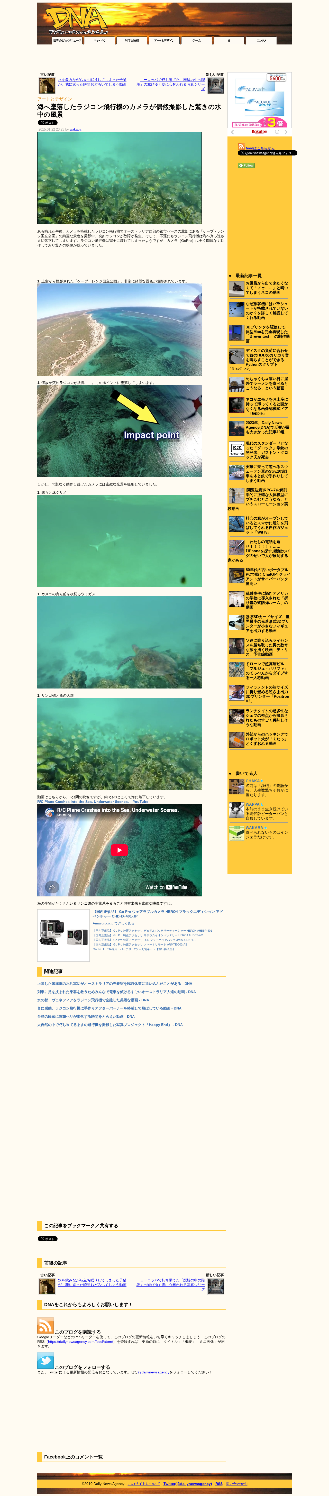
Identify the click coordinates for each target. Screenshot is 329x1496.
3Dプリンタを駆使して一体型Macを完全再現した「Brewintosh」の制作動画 (268, 334)
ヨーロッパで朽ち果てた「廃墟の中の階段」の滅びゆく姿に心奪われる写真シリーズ (170, 84)
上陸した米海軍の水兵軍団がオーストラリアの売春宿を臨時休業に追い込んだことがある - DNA (114, 983)
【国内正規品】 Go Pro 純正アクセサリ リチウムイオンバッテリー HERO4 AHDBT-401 (148, 935)
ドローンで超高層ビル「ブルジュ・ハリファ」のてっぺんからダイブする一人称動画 (267, 671)
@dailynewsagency (153, 1372)
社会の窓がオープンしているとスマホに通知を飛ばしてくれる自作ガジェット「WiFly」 (267, 525)
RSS (219, 1484)
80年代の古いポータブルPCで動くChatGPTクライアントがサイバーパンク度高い (268, 576)
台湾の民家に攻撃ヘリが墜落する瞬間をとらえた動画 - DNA (86, 1016)
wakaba (75, 129)
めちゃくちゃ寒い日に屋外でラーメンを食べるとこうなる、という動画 (267, 383)
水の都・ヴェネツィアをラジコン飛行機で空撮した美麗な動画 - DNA (93, 1000)
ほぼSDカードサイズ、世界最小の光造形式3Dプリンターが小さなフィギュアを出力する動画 (268, 623)
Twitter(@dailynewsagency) (187, 1484)
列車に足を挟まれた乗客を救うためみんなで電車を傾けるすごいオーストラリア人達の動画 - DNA (116, 992)
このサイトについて (144, 1484)
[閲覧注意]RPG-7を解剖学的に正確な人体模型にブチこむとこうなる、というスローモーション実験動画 (258, 499)
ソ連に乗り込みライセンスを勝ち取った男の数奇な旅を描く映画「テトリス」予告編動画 (267, 647)
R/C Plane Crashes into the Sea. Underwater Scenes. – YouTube (92, 802)
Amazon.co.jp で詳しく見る (113, 923)
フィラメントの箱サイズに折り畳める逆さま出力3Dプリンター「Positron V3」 (267, 694)
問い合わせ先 (237, 1484)
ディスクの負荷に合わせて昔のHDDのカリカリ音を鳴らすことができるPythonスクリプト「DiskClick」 (258, 359)
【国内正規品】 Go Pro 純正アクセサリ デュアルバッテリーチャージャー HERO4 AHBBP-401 (152, 930)
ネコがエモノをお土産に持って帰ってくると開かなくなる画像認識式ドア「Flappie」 (267, 406)
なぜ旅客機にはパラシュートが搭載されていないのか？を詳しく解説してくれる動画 (267, 310)
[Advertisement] (164, 59)
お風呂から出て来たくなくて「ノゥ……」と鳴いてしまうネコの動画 (267, 288)
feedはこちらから (260, 148)
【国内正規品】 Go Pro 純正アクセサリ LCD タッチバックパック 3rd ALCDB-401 (144, 939)
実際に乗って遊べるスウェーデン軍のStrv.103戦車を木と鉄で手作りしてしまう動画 (267, 473)
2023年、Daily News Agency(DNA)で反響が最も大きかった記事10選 (268, 427)
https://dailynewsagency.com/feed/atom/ (80, 1341)
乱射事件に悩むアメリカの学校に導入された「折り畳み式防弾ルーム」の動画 (267, 600)
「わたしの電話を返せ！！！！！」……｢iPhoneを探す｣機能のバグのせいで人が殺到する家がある (258, 550)
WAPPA (253, 804)
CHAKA (253, 781)
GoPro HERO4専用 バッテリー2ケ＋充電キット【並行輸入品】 (134, 949)
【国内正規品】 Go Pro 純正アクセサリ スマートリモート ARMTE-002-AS (140, 944)
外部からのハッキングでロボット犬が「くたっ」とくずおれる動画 (267, 739)
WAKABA (254, 827)
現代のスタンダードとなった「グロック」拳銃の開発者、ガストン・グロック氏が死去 (267, 450)
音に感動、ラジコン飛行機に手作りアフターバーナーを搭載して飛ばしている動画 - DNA (109, 1008)
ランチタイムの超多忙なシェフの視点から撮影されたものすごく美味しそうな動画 (267, 718)
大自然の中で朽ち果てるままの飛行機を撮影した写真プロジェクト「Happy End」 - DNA (110, 1025)
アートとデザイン (54, 99)
